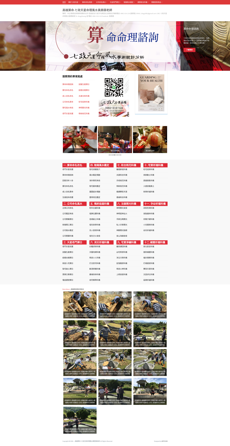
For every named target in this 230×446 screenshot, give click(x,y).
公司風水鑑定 (67, 230)
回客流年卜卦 (67, 180)
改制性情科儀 (148, 208)
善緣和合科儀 (121, 197)
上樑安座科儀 (121, 274)
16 (131, 66)
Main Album (66, 289)
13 (124, 66)
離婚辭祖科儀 (121, 169)
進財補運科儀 (148, 252)
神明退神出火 (121, 213)
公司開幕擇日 (67, 219)
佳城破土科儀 (94, 219)
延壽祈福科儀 (148, 280)
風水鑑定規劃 (94, 175)
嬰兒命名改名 (67, 90)
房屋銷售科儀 (148, 180)
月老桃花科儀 (121, 180)
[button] (64, 140)
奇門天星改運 (67, 113)
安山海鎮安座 (121, 236)
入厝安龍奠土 (148, 186)
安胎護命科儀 (148, 213)
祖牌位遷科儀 (94, 213)
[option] (79, 139)
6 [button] (117, 154)
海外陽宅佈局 (94, 180)
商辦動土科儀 (148, 175)
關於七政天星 (73, 2)
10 (118, 66)
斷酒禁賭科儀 (94, 269)
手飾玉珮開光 (121, 219)
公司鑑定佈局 (67, 213)
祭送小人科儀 (94, 258)
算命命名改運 (87, 2)
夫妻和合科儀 (121, 175)
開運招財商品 (156, 2)
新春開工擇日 (67, 225)
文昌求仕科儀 (148, 274)
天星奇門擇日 (115, 2)
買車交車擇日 (67, 274)
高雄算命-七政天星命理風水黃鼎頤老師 (87, 10)
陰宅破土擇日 (67, 269)
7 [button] (119, 154)
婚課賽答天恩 (121, 192)
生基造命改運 (67, 197)
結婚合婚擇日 (84, 90)
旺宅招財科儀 (148, 169)
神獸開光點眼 (121, 230)
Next (226, 46)
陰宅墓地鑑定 (94, 186)
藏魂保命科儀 (94, 274)
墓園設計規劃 (94, 192)
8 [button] (120, 154)
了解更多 (144, 50)
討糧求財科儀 (94, 246)
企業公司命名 (67, 208)
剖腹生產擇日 (84, 84)
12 (122, 66)
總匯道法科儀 (142, 2)
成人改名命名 (67, 96)
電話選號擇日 (67, 280)
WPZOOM (165, 441)
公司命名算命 (67, 102)
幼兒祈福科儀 (148, 230)
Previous (4, 46)
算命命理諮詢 (67, 84)
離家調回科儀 (121, 246)
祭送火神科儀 (121, 269)
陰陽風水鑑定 (128, 2)
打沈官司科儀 (94, 263)
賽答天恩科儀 (148, 269)
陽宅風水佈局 (67, 108)
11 (120, 66)
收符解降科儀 (94, 280)
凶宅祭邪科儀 (121, 252)
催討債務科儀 (148, 258)
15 (129, 66)
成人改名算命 (67, 192)
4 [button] (114, 154)
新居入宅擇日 (67, 263)
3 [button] (112, 154)
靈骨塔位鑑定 (94, 197)
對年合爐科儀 (94, 208)
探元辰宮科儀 (148, 246)
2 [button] (110, 154)
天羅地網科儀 (94, 252)
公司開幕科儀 (67, 236)
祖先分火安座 (94, 236)
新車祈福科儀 (148, 192)
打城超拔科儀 (148, 263)
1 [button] (109, 154)
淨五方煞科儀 (121, 258)
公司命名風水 (101, 2)
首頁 (64, 2)
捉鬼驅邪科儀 (121, 263)
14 (126, 66)
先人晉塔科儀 (94, 230)
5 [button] (115, 154)
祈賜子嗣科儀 (148, 219)
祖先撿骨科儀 (94, 225)
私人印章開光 (121, 225)
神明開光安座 (121, 208)
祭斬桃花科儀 (121, 186)
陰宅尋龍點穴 (94, 169)
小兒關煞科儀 (148, 225)
